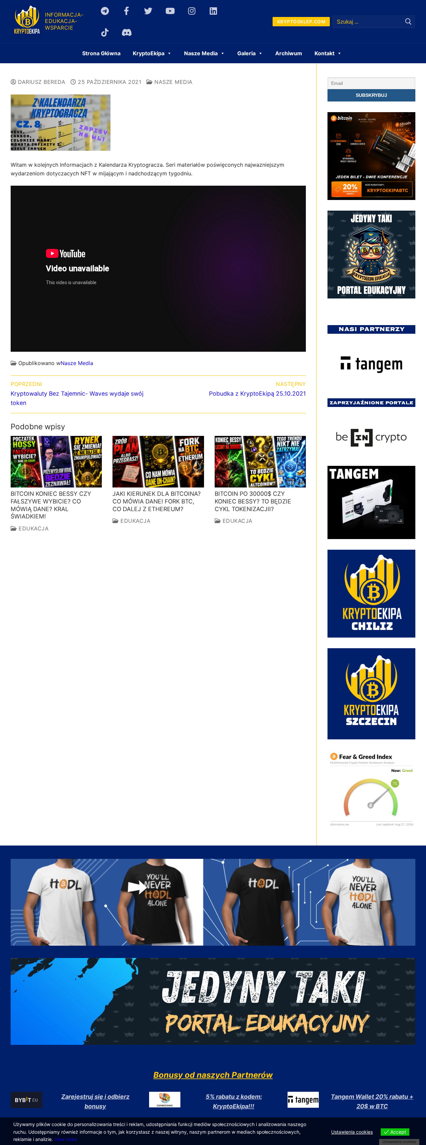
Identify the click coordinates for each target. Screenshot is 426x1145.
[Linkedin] (213, 11)
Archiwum (288, 53)
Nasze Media (173, 82)
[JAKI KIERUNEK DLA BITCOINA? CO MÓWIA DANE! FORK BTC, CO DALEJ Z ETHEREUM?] (158, 461)
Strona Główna (101, 53)
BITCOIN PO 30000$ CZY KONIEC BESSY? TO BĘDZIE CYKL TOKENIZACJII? (253, 501)
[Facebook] (126, 11)
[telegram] (105, 11)
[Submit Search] (408, 22)
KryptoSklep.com (301, 21)
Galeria (246, 53)
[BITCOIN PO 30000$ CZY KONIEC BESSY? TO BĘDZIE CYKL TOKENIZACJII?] (260, 461)
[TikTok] (105, 32)
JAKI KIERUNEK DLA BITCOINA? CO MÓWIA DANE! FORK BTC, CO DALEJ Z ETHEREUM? (156, 501)
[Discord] (126, 32)
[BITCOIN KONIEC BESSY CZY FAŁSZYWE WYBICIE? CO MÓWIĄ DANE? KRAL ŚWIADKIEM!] (56, 461)
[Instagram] (191, 11)
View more (65, 1139)
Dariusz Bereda (40, 82)
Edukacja (33, 528)
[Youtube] (170, 11)
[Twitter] (148, 11)
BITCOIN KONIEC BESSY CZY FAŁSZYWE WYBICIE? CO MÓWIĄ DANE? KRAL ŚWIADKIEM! (51, 505)
